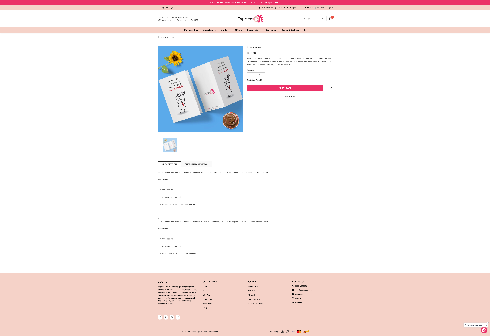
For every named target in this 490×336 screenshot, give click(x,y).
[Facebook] (159, 8)
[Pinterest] (167, 8)
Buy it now (289, 97)
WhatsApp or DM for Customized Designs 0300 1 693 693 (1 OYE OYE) (245, 3)
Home (160, 37)
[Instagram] (163, 8)
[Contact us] (484, 330)
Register (320, 8)
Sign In (330, 8)
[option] (200, 89)
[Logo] (250, 18)
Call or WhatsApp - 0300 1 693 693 (296, 7)
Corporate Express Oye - (267, 7)
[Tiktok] (172, 7)
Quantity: (251, 70)
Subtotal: (251, 80)
